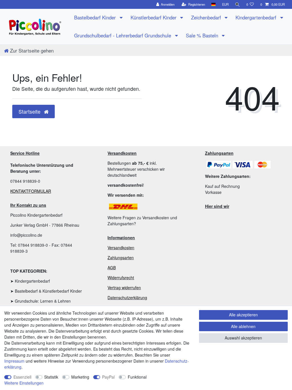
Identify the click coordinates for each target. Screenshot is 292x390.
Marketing (80, 377)
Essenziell (22, 377)
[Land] (213, 4)
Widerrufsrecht (121, 277)
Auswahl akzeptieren (243, 338)
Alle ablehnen (243, 326)
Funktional (137, 377)
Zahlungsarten (121, 257)
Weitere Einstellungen (24, 383)
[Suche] (237, 4)
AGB (112, 267)
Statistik (51, 377)
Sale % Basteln (203, 35)
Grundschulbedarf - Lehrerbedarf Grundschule (123, 35)
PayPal (108, 377)
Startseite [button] (30, 111)
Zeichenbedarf (206, 17)
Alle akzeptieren (243, 314)
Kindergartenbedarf (257, 17)
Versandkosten (121, 247)
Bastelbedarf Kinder (95, 17)
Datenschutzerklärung (127, 297)
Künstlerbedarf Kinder (154, 17)
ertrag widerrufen (125, 287)
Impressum (14, 361)
